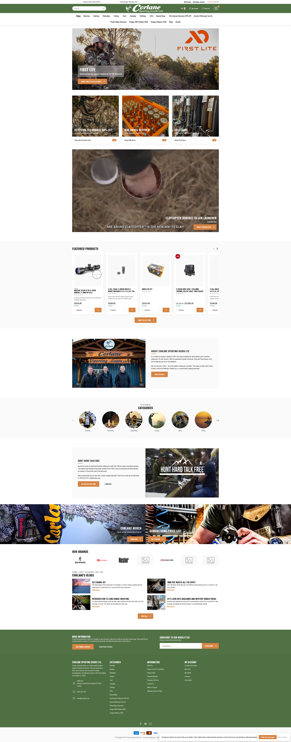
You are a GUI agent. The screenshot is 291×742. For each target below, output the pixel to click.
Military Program (152, 687)
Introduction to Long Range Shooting (110, 598)
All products (188, 680)
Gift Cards (187, 2)
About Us (150, 665)
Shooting (86, 16)
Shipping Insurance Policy (154, 691)
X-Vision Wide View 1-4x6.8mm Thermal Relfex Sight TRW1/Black (189, 290)
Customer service (199, 2)
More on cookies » (283, 737)
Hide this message (267, 737)
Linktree (108, 484)
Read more (96, 590)
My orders (188, 669)
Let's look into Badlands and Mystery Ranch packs (191, 598)
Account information (191, 665)
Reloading (106, 16)
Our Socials (159, 374)
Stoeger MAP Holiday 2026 (138, 22)
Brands (178, 22)
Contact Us (150, 683)
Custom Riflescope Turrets (203, 16)
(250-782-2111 (81, 692)
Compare (79, 310)
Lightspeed (153, 737)
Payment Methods (152, 676)
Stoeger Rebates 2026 (159, 22)
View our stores (105, 647)
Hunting (96, 16)
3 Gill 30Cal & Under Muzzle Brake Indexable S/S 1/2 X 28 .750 (121, 290)
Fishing (116, 16)
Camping (133, 16)
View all (144, 616)
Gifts (151, 16)
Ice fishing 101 (98, 582)
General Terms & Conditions (155, 669)
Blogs (171, 22)
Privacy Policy (151, 672)
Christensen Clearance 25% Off (180, 16)
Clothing (143, 16)
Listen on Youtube (88, 484)
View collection (144, 320)
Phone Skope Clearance (118, 22)
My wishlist (188, 672)
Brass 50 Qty (147, 289)
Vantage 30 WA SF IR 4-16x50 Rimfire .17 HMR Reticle (85, 291)
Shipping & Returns (153, 680)
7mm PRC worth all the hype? (181, 582)
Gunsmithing (160, 16)
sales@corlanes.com (83, 698)
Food (124, 16)
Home (78, 16)
